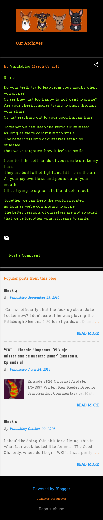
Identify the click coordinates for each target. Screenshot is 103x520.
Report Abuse (51, 509)
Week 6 (10, 421)
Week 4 (10, 290)
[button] (96, 65)
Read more (88, 333)
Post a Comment (24, 255)
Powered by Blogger (51, 489)
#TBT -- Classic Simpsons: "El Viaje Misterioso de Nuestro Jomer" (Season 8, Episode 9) (41, 356)
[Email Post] (7, 239)
